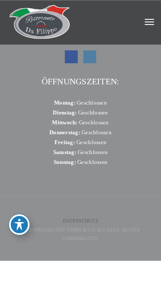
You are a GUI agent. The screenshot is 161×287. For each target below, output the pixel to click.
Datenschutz (80, 220)
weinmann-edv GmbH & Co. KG (65, 229)
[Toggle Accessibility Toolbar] (19, 224)
